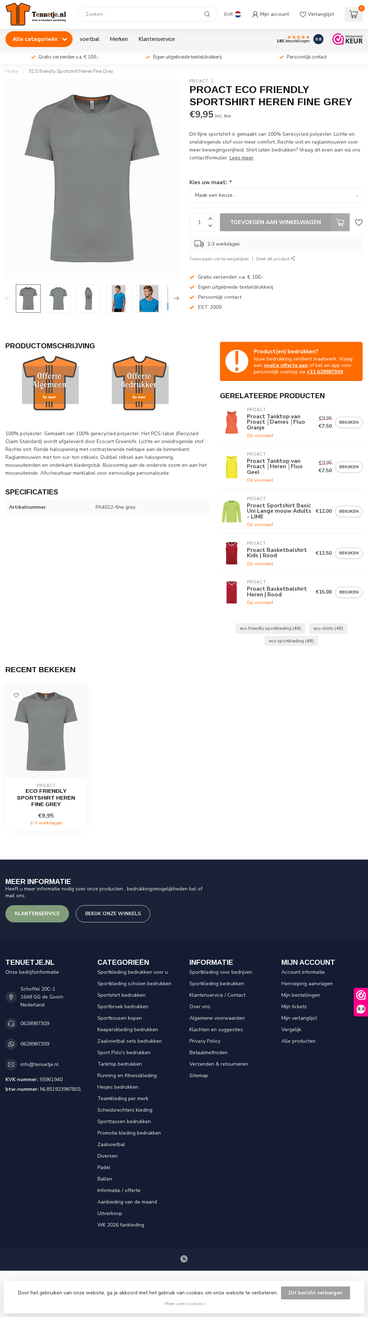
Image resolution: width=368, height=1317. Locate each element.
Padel (103, 1167)
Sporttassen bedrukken (124, 1121)
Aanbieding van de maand (127, 1202)
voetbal (89, 39)
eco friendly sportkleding (270, 628)
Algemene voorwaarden (217, 1018)
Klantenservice (156, 39)
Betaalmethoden (208, 1052)
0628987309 (34, 1023)
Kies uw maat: (210, 182)
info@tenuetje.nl (39, 1064)
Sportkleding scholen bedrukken (134, 983)
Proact (198, 81)
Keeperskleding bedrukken (127, 1029)
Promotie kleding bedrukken (129, 1133)
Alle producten (298, 1041)
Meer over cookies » (185, 1303)
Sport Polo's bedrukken (124, 1052)
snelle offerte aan (286, 365)
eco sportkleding (291, 641)
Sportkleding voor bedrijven (220, 972)
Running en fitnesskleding (127, 1075)
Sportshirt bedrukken (121, 995)
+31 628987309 (325, 371)
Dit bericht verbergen (315, 1292)
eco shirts (328, 628)
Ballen (104, 1179)
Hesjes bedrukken (117, 1087)
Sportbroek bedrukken (122, 1006)
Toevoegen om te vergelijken (219, 259)
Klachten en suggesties (216, 1029)
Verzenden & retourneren (218, 1064)
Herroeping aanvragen (307, 983)
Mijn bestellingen (300, 995)
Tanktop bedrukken (119, 1064)
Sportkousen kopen (119, 1018)
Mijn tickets (294, 1006)
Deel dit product (273, 259)
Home (11, 71)
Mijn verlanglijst (299, 1018)
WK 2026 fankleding (120, 1224)
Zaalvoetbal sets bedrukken (129, 1041)
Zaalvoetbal (111, 1144)
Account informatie (303, 972)
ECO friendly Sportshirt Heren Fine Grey (71, 71)
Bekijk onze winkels (113, 913)
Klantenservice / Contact (217, 995)
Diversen (107, 1156)
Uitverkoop (109, 1213)
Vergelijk (291, 1029)
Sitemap (198, 1075)
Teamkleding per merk (122, 1098)
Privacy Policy (204, 1041)
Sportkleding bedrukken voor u (132, 972)
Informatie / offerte (119, 1190)
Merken (119, 39)
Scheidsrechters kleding (124, 1110)
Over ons (199, 1006)
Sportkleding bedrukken (216, 983)
